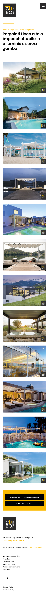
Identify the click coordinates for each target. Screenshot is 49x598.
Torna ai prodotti (24, 503)
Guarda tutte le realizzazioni (24, 497)
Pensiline (6, 569)
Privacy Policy (8, 590)
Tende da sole (8, 561)
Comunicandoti (35, 547)
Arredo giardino (9, 564)
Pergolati (13, 30)
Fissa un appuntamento (13, 540)
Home (5, 30)
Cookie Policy (8, 587)
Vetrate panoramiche (11, 567)
